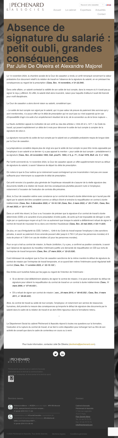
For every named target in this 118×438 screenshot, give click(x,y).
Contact (101, 14)
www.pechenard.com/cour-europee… (32, 408)
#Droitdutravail (49, 418)
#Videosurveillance (20, 405)
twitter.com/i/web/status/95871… (25, 421)
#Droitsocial (56, 405)
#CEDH (32, 405)
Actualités (100, 9)
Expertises (85, 9)
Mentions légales (58, 434)
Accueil (57, 9)
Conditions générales (78, 434)
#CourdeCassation (34, 415)
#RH (49, 405)
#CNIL (16, 408)
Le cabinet (70, 9)
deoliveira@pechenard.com (81, 344)
